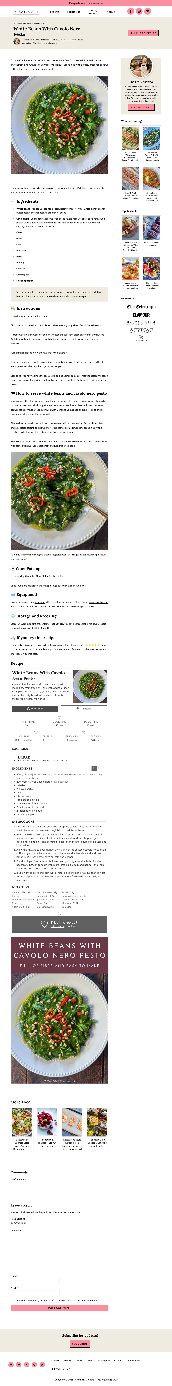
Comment (16, 1230)
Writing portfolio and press (110, 1360)
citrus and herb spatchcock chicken (57, 427)
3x (104, 768)
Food (46, 23)
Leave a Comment (50, 43)
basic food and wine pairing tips (43, 585)
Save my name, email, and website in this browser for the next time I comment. (57, 1300)
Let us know (57, 926)
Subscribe (80, 1343)
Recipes (55, 12)
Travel (79, 1360)
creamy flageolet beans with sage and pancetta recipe (71, 554)
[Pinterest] (26, 1364)
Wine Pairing (93, 12)
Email (14, 1288)
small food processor (39, 606)
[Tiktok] (42, 1364)
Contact (55, 1360)
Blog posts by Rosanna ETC (31, 23)
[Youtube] (19, 1364)
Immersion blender (28, 760)
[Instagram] (34, 1364)
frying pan (40, 602)
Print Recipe (37, 708)
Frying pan (24, 756)
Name (14, 1275)
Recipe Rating (18, 1218)
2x (99, 768)
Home (16, 23)
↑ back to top (60, 1368)
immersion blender (98, 602)
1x (94, 768)
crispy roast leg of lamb (23, 427)
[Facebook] (11, 1364)
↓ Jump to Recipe (143, 33)
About (111, 12)
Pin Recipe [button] (85, 708)
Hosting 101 (72, 12)
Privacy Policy (134, 1360)
